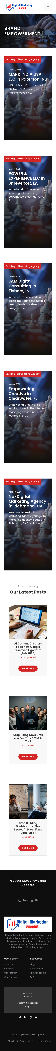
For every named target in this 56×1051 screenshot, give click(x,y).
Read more (28, 668)
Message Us (30, 900)
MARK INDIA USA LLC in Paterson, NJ (28, 77)
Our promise (10, 977)
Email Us (28, 996)
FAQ (32, 977)
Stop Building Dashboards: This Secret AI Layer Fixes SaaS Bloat (28, 828)
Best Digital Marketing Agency (22, 59)
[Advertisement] (28, 116)
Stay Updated (28, 657)
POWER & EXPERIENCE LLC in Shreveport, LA (27, 178)
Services (8, 968)
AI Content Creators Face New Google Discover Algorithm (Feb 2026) (28, 648)
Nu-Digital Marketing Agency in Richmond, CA (27, 501)
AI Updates (28, 745)
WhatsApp (28, 993)
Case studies (36, 968)
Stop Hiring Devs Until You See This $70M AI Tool (28, 738)
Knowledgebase (38, 972)
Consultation (10, 972)
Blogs (32, 964)
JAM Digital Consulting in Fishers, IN (22, 286)
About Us (8, 964)
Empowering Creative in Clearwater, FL (23, 393)
